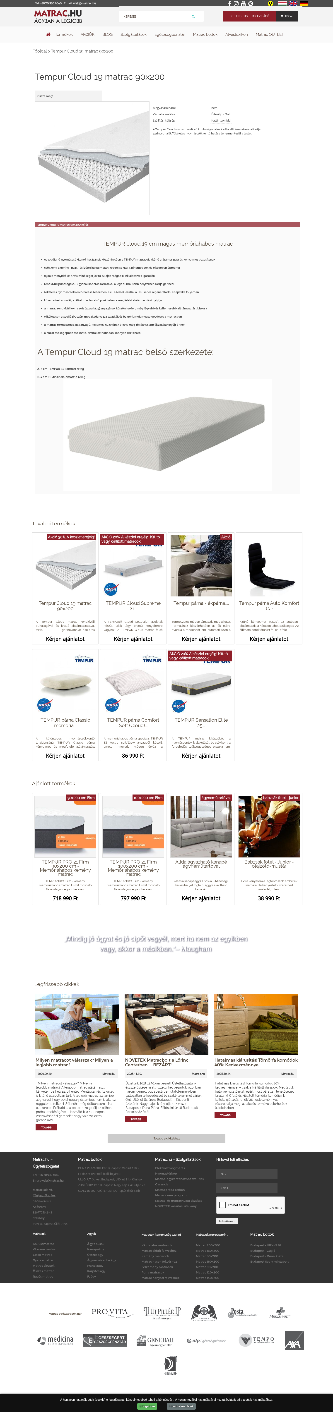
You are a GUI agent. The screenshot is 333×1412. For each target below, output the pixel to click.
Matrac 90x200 (207, 1267)
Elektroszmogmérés (170, 1168)
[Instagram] (237, 3)
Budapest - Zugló (262, 1250)
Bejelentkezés (239, 16)
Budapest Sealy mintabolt (269, 1261)
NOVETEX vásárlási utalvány (176, 1206)
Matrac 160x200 (207, 1250)
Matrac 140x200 (207, 1278)
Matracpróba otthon (170, 1190)
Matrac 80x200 (207, 1256)
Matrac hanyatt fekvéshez (160, 1278)
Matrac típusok (44, 1265)
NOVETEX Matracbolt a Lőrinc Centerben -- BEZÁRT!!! (156, 1062)
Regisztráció (260, 16)
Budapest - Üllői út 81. (266, 1245)
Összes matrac (43, 1271)
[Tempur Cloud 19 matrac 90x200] (92, 157)
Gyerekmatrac (43, 1260)
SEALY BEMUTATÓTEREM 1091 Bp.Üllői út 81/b (109, 1191)
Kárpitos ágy (96, 1271)
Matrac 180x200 (207, 1261)
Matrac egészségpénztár (65, 1313)
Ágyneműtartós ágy (101, 1260)
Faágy (91, 1276)
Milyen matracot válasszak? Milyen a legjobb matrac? (74, 1062)
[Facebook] (230, 3)
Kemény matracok (155, 1256)
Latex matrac (42, 1254)
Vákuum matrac (44, 1249)
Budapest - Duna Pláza (267, 1256)
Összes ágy (95, 1254)
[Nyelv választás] (282, 5)
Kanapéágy (95, 1249)
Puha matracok (153, 1272)
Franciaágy (95, 1265)
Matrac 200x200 (208, 1245)
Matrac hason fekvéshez (159, 1261)
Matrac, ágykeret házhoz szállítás (179, 1179)
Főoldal (40, 51)
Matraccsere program (171, 1195)
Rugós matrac (43, 1276)
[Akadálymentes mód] (271, 5)
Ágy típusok (95, 1244)
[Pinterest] (251, 3)
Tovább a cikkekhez (167, 1138)
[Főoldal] (48, 34)
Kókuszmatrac (43, 1244)
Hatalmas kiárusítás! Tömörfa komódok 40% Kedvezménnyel (256, 1062)
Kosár (289, 16)
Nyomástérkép (166, 1173)
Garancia (162, 1184)
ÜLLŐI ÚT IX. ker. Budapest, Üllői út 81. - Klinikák (110, 1179)
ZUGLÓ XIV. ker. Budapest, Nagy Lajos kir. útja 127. (112, 1185)
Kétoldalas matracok (157, 1245)
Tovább (46, 1127)
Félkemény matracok (157, 1267)
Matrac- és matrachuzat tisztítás (178, 1200)
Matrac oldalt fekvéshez (159, 1250)
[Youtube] (244, 3)
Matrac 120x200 (207, 1272)
